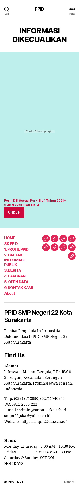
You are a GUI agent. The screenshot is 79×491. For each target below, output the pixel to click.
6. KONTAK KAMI (18, 287)
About (9, 293)
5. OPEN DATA (16, 282)
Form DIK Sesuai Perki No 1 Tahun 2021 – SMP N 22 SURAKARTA (35, 203)
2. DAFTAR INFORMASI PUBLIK (14, 260)
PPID (39, 9)
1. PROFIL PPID (16, 249)
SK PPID (11, 243)
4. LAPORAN (14, 276)
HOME (9, 238)
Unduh (14, 212)
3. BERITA (12, 270)
